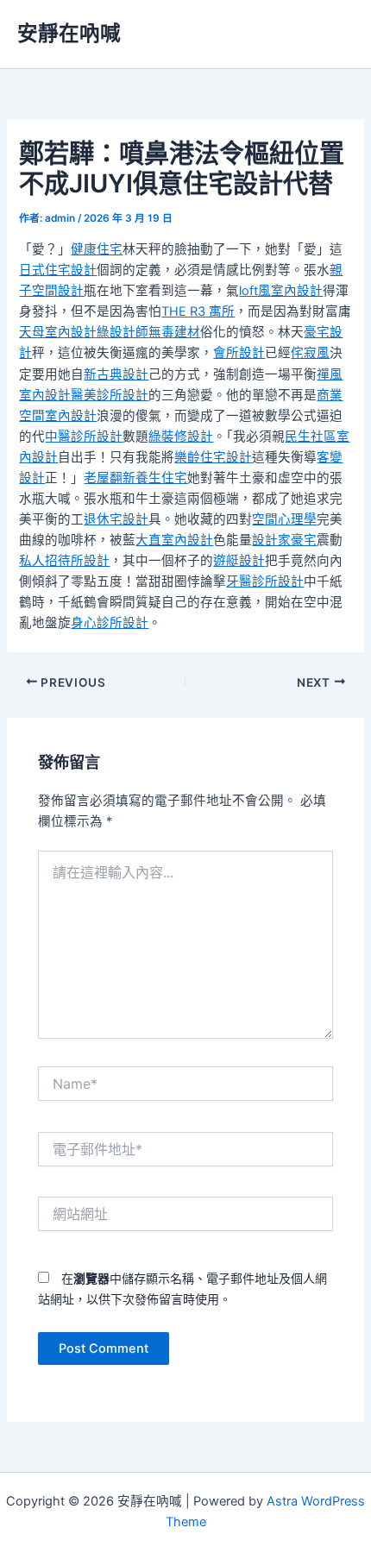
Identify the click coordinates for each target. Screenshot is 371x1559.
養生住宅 (161, 478)
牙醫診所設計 (265, 581)
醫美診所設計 (109, 395)
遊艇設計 (239, 561)
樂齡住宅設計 (213, 457)
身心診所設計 (109, 623)
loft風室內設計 (281, 291)
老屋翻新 (109, 478)
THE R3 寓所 (198, 311)
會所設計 (239, 353)
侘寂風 (310, 353)
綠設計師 (122, 332)
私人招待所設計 (64, 561)
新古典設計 (116, 374)
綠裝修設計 (180, 436)
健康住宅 (97, 249)
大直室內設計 (174, 540)
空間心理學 (284, 519)
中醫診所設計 (84, 436)
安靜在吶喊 (69, 33)
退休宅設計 (116, 519)
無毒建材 (174, 332)
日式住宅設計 (58, 270)
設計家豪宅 (284, 540)
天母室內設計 (58, 332)
